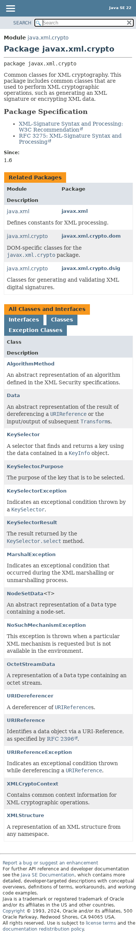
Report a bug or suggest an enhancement (50, 863)
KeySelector (23, 434)
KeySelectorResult (32, 522)
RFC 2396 (60, 739)
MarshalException (31, 554)
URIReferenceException (39, 752)
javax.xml (75, 211)
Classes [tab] (62, 320)
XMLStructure (25, 815)
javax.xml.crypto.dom (91, 236)
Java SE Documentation (47, 875)
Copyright (14, 911)
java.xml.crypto (48, 38)
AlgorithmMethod (30, 364)
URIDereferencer (30, 696)
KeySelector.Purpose (35, 466)
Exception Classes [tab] (35, 330)
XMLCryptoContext (32, 784)
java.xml (18, 211)
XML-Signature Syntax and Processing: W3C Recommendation (71, 127)
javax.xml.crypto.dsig (91, 268)
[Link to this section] (93, 111)
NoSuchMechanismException (46, 625)
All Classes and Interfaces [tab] (47, 309)
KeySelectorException (36, 491)
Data (13, 395)
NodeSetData (25, 593)
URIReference (26, 720)
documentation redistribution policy (43, 929)
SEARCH (22, 23)
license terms (101, 923)
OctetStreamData (31, 664)
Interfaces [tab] (24, 320)
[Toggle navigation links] (10, 9)
